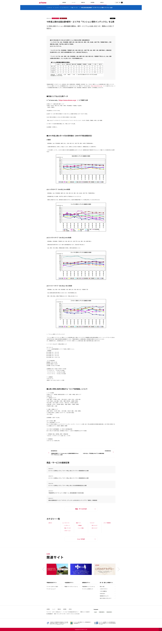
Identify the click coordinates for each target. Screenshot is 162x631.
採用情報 (64, 609)
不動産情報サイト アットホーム (88, 586)
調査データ (78, 522)
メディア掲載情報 (107, 522)
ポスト (113, 18)
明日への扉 (102, 586)
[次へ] (118, 569)
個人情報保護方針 (50, 613)
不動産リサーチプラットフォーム (71, 586)
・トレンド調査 (80, 528)
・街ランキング (94, 528)
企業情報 (64, 2)
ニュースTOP (81, 539)
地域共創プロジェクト (104, 596)
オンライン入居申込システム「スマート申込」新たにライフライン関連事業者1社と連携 (68, 470)
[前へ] (44, 569)
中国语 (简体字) (109, 612)
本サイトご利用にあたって (56, 611)
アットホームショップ (51, 588)
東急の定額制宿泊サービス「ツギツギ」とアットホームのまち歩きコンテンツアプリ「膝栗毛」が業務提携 (72, 500)
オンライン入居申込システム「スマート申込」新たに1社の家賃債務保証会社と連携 (67, 485)
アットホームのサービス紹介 (52, 586)
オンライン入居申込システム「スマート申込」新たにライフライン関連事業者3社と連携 (68, 478)
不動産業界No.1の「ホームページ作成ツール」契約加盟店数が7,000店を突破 (66, 493)
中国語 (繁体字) (101, 612)
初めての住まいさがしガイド (105, 598)
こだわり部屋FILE (103, 591)
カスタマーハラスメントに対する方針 (73, 613)
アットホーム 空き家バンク (87, 588)
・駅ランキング (94, 525)
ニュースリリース (65, 522)
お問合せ (102, 2)
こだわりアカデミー (104, 588)
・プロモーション (67, 530)
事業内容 (83, 2)
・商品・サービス (67, 528)
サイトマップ (49, 611)
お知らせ (50, 522)
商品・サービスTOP (81, 509)
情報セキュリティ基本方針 (84, 611)
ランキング (92, 522)
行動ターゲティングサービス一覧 (59, 613)
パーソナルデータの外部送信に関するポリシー (71, 611)
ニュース (73, 2)
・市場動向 (79, 525)
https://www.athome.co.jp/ (96, 86)
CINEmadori (102, 593)
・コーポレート (67, 525)
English (95, 612)
